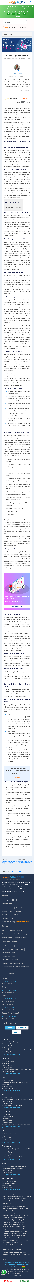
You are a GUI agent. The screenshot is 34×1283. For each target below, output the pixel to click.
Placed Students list (8, 922)
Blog (11, 911)
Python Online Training (8, 953)
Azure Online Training (22, 966)
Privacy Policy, (9, 1262)
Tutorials (11, 27)
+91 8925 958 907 (10, 1007)
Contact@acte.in (9, 984)
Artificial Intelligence (8, 966)
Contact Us (12, 934)
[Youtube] (12, 900)
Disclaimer (17, 1267)
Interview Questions (20, 27)
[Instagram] (4, 900)
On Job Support (6, 915)
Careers (4, 934)
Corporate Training (7, 937)
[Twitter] (24, 102)
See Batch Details (17, 606)
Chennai (10, 1028)
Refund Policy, (19, 1262)
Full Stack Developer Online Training (12, 963)
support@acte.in (9, 1018)
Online (16, 1032)
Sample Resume (21, 908)
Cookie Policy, (20, 1264)
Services (12, 930)
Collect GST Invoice (22, 922)
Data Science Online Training (10, 959)
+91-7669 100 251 (10, 999)
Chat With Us (26, 1281)
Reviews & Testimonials (9, 918)
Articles (5, 27)
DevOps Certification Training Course (13, 949)
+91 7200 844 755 (10, 990)
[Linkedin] (27, 102)
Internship (18, 911)
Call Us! (10, 1281)
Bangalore (22, 1028)
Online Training (22, 934)
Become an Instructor (21, 937)
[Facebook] (22, 102)
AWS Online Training (8, 946)
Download (17, 777)
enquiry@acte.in (9, 1001)
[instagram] (29, 102)
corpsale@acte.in (9, 1010)
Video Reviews (18, 915)
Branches (20, 930)
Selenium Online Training (9, 956)
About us (4, 930)
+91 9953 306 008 (10, 981)
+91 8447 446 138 (10, 1016)
